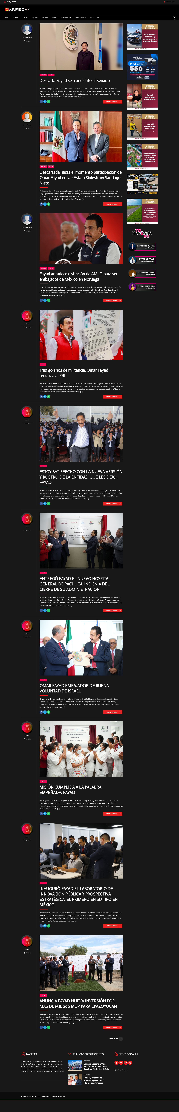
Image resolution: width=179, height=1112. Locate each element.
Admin (27, 324)
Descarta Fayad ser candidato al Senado (75, 80)
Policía (25, 18)
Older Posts (113, 1039)
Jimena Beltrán (27, 125)
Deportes (35, 18)
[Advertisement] (142, 327)
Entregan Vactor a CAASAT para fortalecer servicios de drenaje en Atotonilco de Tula (96, 1066)
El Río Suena (94, 18)
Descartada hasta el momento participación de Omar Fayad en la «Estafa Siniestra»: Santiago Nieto (81, 177)
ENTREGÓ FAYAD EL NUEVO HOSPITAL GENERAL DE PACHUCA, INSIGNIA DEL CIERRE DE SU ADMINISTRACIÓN (75, 584)
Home (7, 18)
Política (45, 18)
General (16, 18)
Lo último (43, 75)
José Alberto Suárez (27, 37)
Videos (54, 18)
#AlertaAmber (66, 18)
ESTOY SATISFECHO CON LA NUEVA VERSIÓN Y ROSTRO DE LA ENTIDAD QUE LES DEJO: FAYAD (81, 477)
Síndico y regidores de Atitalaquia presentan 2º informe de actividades (94, 1080)
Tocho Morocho (80, 18)
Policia (51, 166)
